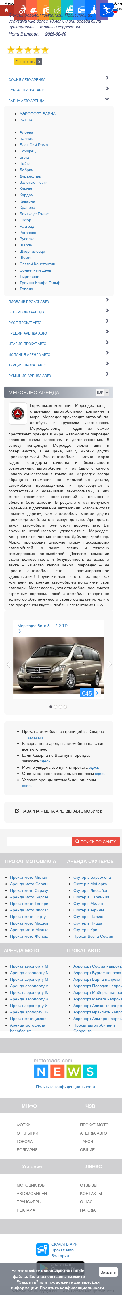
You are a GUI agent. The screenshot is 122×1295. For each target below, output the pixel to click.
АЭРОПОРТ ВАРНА (38, 113)
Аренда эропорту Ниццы (33, 1012)
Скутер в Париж (88, 916)
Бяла (24, 157)
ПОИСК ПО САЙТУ (97, 841)
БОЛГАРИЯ (27, 1149)
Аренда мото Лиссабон (31, 910)
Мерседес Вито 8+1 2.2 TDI (43, 625)
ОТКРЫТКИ (27, 1133)
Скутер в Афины (88, 910)
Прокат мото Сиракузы (31, 890)
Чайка (25, 163)
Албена (26, 132)
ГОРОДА (25, 1141)
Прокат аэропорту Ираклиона (37, 1005)
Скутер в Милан (88, 903)
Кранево (27, 207)
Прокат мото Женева (29, 936)
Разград (27, 226)
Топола (26, 288)
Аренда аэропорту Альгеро (35, 985)
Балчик (26, 138)
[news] (65, 1067)
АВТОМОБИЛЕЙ (32, 1193)
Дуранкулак (30, 176)
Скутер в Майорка (90, 883)
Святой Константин (37, 263)
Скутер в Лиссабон (90, 890)
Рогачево (28, 232)
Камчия (26, 188)
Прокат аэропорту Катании (35, 992)
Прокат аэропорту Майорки (35, 966)
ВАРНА (26, 120)
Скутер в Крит (86, 929)
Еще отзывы (25, 61)
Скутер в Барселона (92, 877)
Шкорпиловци (32, 251)
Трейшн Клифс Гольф (40, 282)
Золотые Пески (34, 182)
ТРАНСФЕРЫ (29, 1201)
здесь (45, 761)
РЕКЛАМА (26, 1210)
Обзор (25, 220)
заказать (35, 737)
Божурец (28, 151)
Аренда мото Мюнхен (30, 929)
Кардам (27, 194)
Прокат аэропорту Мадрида (36, 979)
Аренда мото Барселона (33, 897)
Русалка (27, 238)
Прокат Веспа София (93, 936)
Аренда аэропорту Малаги (35, 972)
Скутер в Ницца (87, 923)
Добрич (26, 169)
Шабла (26, 245)
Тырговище (30, 276)
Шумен (26, 257)
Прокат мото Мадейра (31, 923)
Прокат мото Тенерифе (32, 903)
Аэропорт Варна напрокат (97, 979)
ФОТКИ (24, 1124)
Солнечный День (35, 270)
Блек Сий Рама (34, 144)
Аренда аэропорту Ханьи (33, 999)
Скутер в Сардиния (91, 897)
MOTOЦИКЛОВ (31, 1185)
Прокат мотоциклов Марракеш (38, 1018)
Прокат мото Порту (28, 916)
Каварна (27, 201)
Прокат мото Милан (28, 877)
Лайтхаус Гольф (35, 213)
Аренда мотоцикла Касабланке (27, 1027)
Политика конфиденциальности (65, 1086)
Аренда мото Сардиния (32, 883)
